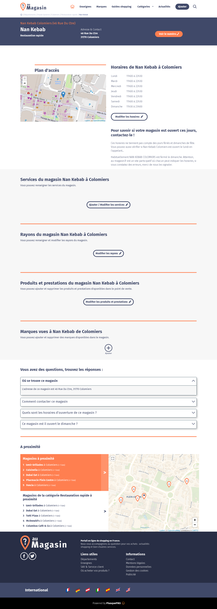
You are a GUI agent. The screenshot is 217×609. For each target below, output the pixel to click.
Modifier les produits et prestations (107, 301)
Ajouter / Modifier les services (107, 204)
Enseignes (86, 563)
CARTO (195, 530)
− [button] (25, 83)
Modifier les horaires (127, 116)
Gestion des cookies (137, 570)
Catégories (143, 6)
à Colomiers (42, 464)
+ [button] (25, 78)
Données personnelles (138, 566)
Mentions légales (135, 563)
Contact (130, 559)
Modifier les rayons (107, 253)
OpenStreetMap (99, 120)
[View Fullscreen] (112, 458)
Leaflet (87, 120)
